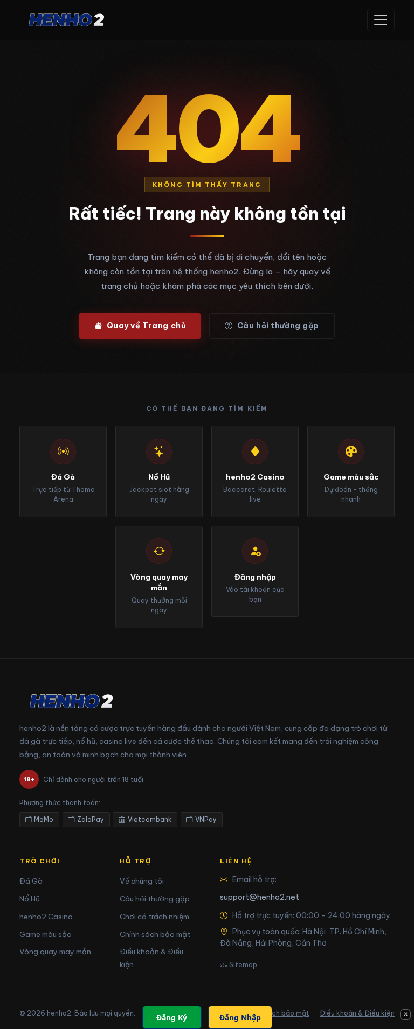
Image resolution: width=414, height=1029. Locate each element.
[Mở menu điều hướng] (381, 20)
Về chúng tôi (142, 881)
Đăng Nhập (240, 1017)
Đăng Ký (171, 1017)
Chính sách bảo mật (155, 934)
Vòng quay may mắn (55, 951)
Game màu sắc (45, 934)
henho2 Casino (46, 916)
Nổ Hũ (29, 899)
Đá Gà (31, 881)
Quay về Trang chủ (146, 325)
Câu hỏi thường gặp (278, 325)
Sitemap (243, 964)
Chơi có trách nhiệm (154, 916)
